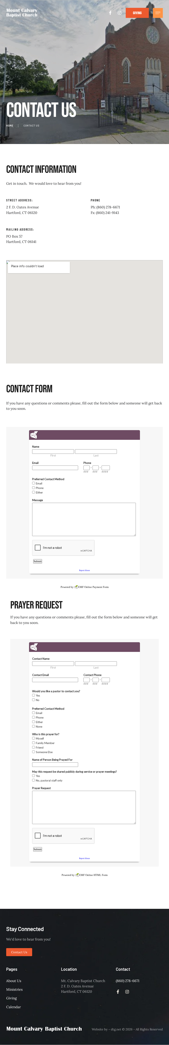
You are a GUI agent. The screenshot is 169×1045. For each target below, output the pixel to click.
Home (9, 125)
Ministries (14, 989)
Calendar (13, 1007)
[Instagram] (119, 13)
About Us (13, 981)
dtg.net (116, 1029)
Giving (11, 998)
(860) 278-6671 (127, 981)
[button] (137, 13)
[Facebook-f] (110, 13)
